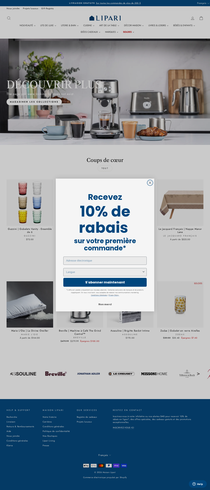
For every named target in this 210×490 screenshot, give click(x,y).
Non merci (105, 304)
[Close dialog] (150, 183)
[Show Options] (143, 272)
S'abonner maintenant (105, 282)
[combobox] (104, 272)
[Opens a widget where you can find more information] (198, 484)
